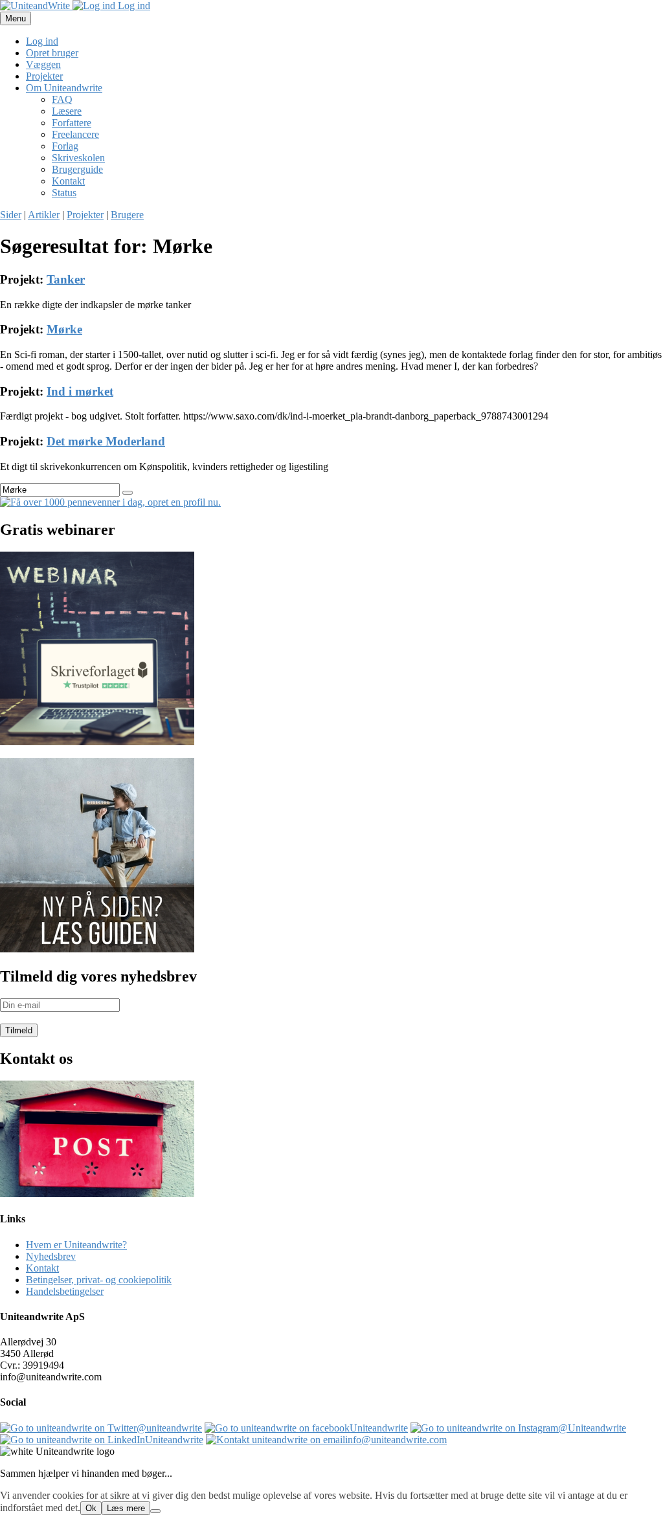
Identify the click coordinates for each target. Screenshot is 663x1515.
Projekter (44, 76)
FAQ (62, 99)
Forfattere (71, 122)
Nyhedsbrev (51, 1256)
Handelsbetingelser (65, 1291)
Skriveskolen (78, 157)
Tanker (66, 279)
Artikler (44, 214)
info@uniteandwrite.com (396, 1439)
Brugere (127, 214)
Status (64, 192)
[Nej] (155, 1511)
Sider (10, 214)
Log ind (132, 5)
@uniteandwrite (169, 1427)
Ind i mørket (80, 391)
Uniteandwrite (379, 1427)
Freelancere (75, 134)
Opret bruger (52, 52)
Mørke (64, 329)
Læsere (67, 111)
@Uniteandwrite (592, 1427)
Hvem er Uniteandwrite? (76, 1244)
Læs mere (126, 1508)
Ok (90, 1508)
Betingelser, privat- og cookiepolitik (99, 1279)
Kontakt (68, 180)
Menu (15, 18)
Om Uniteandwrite (64, 87)
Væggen (43, 64)
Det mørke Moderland (106, 441)
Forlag (65, 146)
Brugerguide (77, 169)
